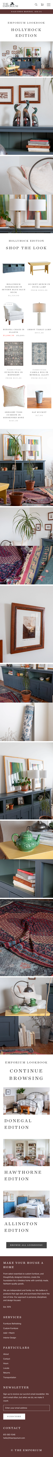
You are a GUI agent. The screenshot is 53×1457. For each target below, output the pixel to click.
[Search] (36, 4)
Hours (5, 1363)
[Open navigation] (48, 4)
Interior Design (9, 1337)
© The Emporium (26, 1450)
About (6, 1354)
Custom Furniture (10, 1328)
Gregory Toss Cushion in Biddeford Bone (13, 415)
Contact (6, 1359)
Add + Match (9, 1333)
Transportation (9, 1377)
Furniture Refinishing (12, 1323)
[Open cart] (42, 4)
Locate (6, 1368)
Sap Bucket (39, 412)
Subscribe (14, 1416)
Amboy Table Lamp (39, 329)
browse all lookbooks (26, 1245)
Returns (6, 1373)
